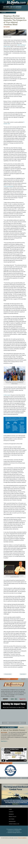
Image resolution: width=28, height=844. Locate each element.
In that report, (7, 395)
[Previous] (8, 723)
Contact (11, 811)
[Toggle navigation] (3, 2)
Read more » (4, 741)
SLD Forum (11, 819)
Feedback (11, 814)
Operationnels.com (14, 823)
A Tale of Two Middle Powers (13, 730)
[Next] (20, 723)
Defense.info (12, 821)
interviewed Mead (8, 186)
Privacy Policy (12, 816)
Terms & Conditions (22, 837)
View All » (23, 678)
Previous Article (8, 674)
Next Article (22, 674)
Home (10, 809)
